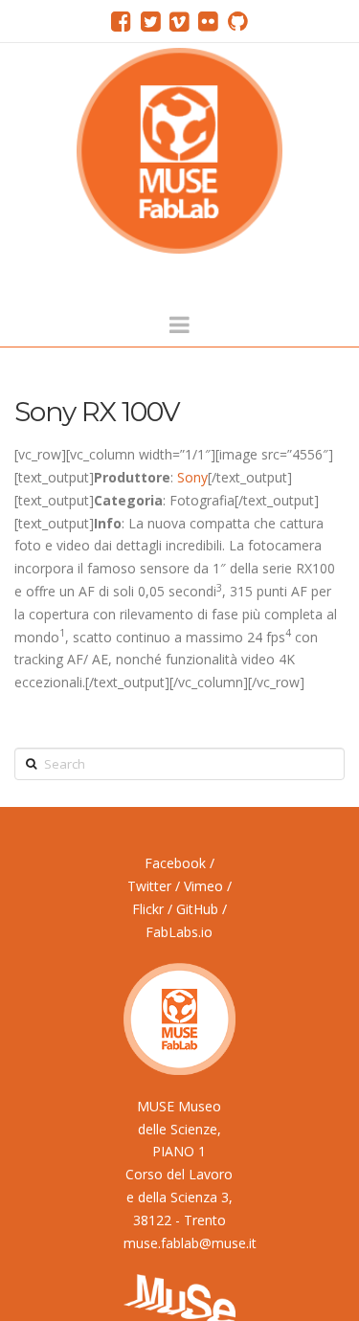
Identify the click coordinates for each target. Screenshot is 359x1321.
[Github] (238, 21)
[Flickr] (208, 21)
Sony (192, 477)
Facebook (175, 863)
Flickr (148, 909)
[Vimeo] (179, 21)
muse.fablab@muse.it (190, 1243)
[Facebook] (121, 21)
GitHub (197, 909)
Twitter (149, 886)
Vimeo (203, 886)
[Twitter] (151, 21)
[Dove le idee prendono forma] (179, 151)
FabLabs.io (179, 932)
